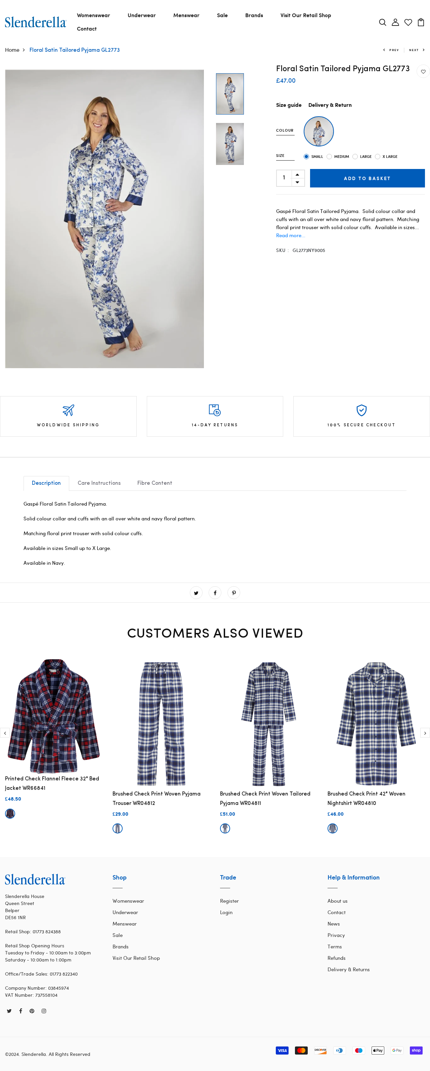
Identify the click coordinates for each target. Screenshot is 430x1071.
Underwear (142, 15)
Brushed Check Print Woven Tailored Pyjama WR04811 (265, 798)
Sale (222, 15)
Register (229, 900)
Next (414, 50)
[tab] (46, 483)
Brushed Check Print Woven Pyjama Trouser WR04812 (157, 798)
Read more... (290, 235)
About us (338, 900)
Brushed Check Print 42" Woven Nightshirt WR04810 (366, 798)
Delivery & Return (330, 105)
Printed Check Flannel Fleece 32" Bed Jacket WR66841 (52, 783)
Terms (335, 946)
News (334, 923)
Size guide (289, 105)
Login (226, 912)
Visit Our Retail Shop (306, 15)
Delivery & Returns (349, 969)
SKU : (283, 250)
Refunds (337, 957)
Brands (254, 15)
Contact (87, 28)
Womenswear (93, 15)
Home (12, 49)
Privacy (336, 935)
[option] (104, 219)
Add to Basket (367, 178)
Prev (394, 50)
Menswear (186, 15)
